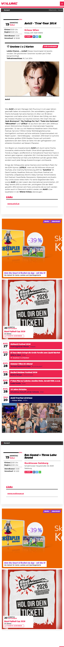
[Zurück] (2, 10)
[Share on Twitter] (37, 36)
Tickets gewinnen (14, 336)
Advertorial (56, 221)
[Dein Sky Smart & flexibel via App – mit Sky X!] (32, 248)
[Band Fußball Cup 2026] (32, 309)
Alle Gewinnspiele (51, 46)
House (60, 10)
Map (28, 36)
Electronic (53, 10)
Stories (46, 221)
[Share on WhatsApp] (40, 36)
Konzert (7, 10)
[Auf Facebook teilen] (34, 36)
